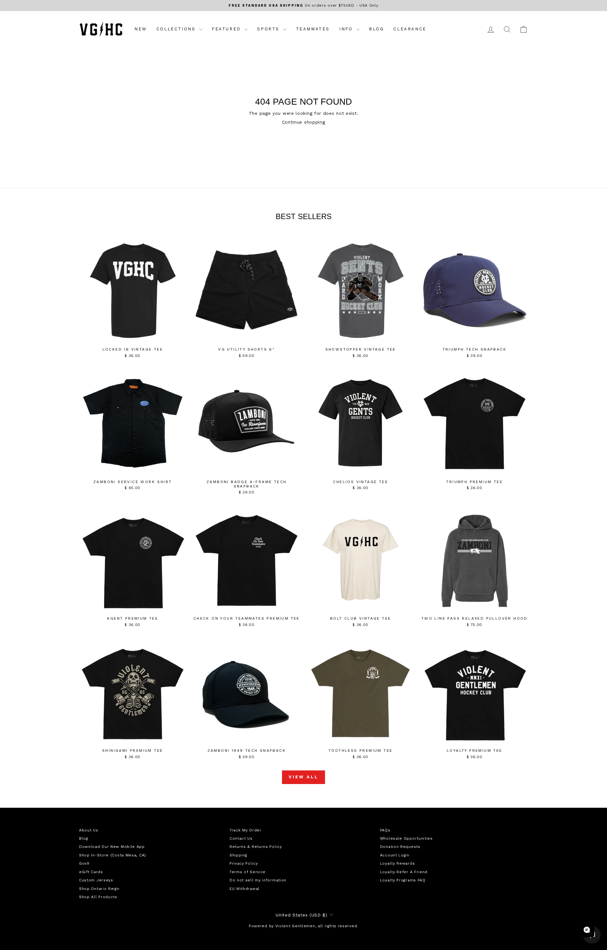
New (140, 29)
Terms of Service (248, 872)
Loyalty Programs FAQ (403, 880)
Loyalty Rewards (397, 863)
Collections (177, 29)
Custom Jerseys (96, 880)
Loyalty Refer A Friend (403, 872)
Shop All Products (98, 897)
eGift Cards (91, 872)
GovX (84, 863)
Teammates (313, 29)
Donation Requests (400, 846)
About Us (88, 830)
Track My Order (245, 830)
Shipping (238, 855)
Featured (227, 29)
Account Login (394, 855)
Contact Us (241, 838)
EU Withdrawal (245, 888)
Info (347, 29)
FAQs (385, 830)
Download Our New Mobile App (112, 846)
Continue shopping (303, 122)
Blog (376, 29)
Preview (133, 337)
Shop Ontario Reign (99, 888)
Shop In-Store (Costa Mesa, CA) (112, 855)
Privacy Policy (244, 863)
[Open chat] (586, 929)
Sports (269, 29)
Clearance (409, 29)
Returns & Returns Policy (256, 846)
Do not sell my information (258, 880)
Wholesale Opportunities (406, 838)
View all (303, 777)
